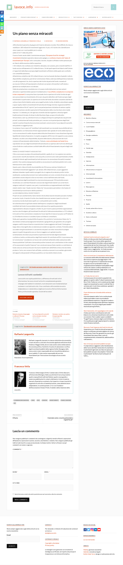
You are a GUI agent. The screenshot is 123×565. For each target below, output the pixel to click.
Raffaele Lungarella (21, 41)
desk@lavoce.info (50, 533)
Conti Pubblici (90, 127)
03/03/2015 (49, 41)
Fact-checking (78, 17)
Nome (15, 472)
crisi (32, 400)
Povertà (88, 200)
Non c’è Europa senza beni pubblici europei (97, 344)
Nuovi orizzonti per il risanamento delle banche (98, 255)
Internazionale (90, 174)
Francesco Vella (35, 41)
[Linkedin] (2, 20)
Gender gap (89, 148)
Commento (17, 449)
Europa (44, 400)
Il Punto (15, 418)
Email (47, 472)
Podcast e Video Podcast (28, 17)
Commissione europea (21, 400)
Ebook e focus (63, 17)
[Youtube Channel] (99, 529)
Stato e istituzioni (91, 217)
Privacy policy (49, 545)
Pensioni (88, 195)
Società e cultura (91, 212)
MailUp (85, 550)
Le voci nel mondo (89, 540)
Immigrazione (90, 157)
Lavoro (88, 182)
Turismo (88, 221)
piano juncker (66, 400)
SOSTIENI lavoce (26, 297)
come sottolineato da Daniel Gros (57, 141)
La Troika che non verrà (91, 276)
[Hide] (1, 35)
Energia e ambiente (92, 135)
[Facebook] (2, 12)
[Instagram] (92, 529)
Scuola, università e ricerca (94, 208)
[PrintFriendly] (2, 28)
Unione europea (62, 41)
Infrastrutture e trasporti (94, 169)
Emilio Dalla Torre (89, 554)
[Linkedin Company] (95, 529)
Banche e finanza (91, 118)
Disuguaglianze (90, 131)
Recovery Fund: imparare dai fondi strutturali (98, 327)
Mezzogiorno (90, 187)
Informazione (90, 165)
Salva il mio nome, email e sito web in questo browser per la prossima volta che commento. (38, 494)
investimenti (54, 400)
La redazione (92, 17)
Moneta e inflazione (92, 191)
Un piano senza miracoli (33, 33)
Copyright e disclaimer (52, 543)
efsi (38, 400)
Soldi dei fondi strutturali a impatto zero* (97, 237)
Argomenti (13, 17)
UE (15, 403)
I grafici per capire (47, 17)
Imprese (88, 161)
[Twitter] (2, 16)
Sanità (88, 204)
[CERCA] (113, 7)
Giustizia (88, 152)
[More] (2, 32)
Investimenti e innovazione (94, 178)
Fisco (87, 144)
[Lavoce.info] (21, 7)
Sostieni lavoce (107, 17)
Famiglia (88, 139)
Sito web (16, 483)
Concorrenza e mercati (93, 122)
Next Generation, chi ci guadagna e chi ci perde (98, 311)
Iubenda (86, 552)
